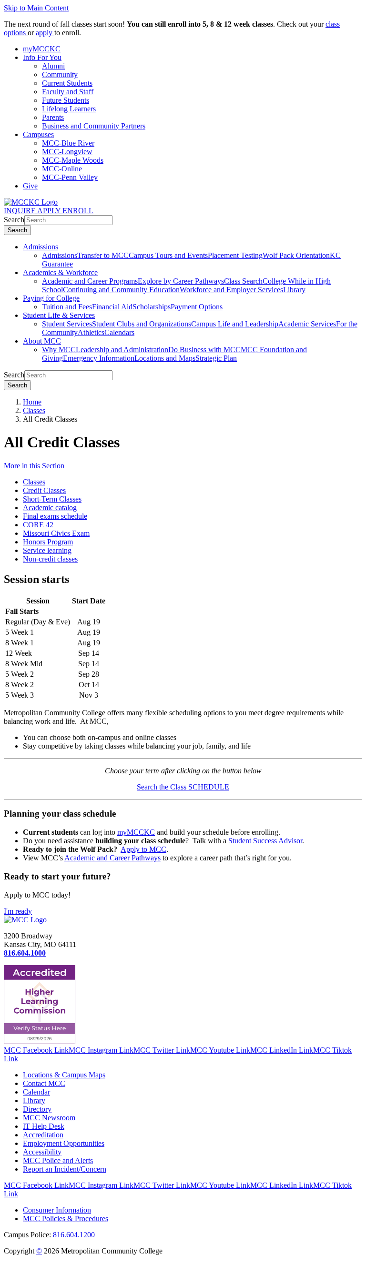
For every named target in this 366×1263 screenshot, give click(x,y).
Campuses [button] (38, 134)
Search (14, 220)
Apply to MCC (143, 849)
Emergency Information (98, 358)
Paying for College (51, 298)
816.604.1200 (74, 1235)
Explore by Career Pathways (181, 281)
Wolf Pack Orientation (296, 255)
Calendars (119, 332)
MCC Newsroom (49, 1118)
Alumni (53, 66)
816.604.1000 (25, 953)
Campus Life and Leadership (234, 324)
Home (32, 402)
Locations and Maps (164, 358)
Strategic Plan (216, 358)
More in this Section (34, 466)
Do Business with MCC (204, 349)
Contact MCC (44, 1083)
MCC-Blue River (68, 143)
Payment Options (197, 307)
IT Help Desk (43, 1126)
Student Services (67, 324)
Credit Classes (44, 490)
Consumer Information (57, 1210)
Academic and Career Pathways (112, 858)
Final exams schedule (55, 516)
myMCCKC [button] (42, 49)
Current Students (67, 83)
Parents (53, 117)
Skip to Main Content (36, 8)
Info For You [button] (42, 57)
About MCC (42, 341)
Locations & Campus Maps (64, 1075)
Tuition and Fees (67, 307)
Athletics (91, 332)
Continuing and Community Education (121, 290)
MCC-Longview (67, 152)
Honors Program (48, 542)
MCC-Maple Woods (72, 160)
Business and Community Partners (93, 126)
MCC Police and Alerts (58, 1160)
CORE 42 (38, 525)
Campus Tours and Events (168, 255)
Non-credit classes (50, 559)
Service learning (47, 550)
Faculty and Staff (67, 92)
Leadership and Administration (122, 349)
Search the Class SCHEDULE (183, 787)
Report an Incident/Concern (64, 1169)
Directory (37, 1109)
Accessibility (42, 1152)
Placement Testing (235, 255)
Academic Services (307, 324)
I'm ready (18, 911)
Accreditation (43, 1135)
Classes (34, 410)
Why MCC (59, 349)
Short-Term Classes (52, 499)
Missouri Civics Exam (56, 533)
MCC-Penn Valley (70, 177)
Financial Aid (112, 307)
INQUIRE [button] (20, 211)
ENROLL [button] (77, 211)
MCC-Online (62, 169)
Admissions (40, 247)
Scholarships (151, 307)
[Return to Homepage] (25, 920)
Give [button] (30, 186)
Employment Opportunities (63, 1143)
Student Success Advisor (265, 841)
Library (294, 290)
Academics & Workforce (60, 272)
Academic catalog (50, 507)
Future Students (65, 100)
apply (45, 33)
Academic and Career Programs (90, 281)
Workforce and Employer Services (231, 290)
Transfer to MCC (103, 255)
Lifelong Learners (69, 109)
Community (60, 74)
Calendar (36, 1092)
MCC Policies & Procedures (65, 1218)
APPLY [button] (49, 211)
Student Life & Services (59, 315)
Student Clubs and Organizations (141, 324)
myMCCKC (136, 832)
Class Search (243, 281)
